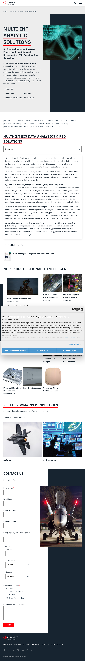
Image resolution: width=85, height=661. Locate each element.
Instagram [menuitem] (18, 650)
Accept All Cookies (69, 350)
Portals (60, 645)
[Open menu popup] (80, 3)
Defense (7, 121)
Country (8, 572)
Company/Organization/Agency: (16, 532)
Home (5, 11)
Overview (9, 94)
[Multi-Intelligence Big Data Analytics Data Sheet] (42, 256)
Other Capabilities (16, 598)
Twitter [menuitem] (14, 650)
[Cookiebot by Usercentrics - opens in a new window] (73, 309)
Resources (29, 94)
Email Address (9, 510)
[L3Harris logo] (9, 3)
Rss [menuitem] (32, 650)
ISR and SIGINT (70, 121)
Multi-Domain (18, 121)
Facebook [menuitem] (4, 650)
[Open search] (75, 3)
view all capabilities (15, 417)
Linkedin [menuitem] (9, 650)
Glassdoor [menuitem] (27, 650)
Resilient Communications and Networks (38, 124)
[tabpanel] (42, 197)
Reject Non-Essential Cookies (15, 350)
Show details (74, 344)
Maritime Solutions (12, 124)
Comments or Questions (13, 604)
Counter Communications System (16, 591)
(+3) (59, 127)
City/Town (9, 549)
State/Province (11, 560)
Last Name (8, 499)
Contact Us (29, 98)
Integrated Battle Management (43, 127)
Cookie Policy (69, 337)
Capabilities (12, 11)
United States (61, 124)
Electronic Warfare (54, 121)
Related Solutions (13, 98)
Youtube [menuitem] (23, 650)
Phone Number (9, 521)
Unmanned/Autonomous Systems (16, 127)
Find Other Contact (11, 480)
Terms (53, 645)
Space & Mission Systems (35, 121)
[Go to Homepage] (10, 638)
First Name (8, 488)
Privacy (26, 645)
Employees (17, 645)
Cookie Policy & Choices (40, 645)
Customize (41, 350)
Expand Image (79, 58)
